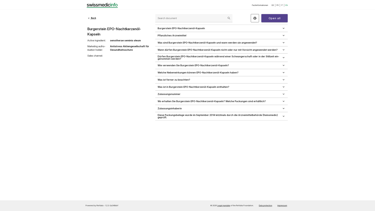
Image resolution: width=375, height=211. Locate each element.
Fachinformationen (260, 5)
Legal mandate (223, 205)
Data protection (265, 205)
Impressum (282, 205)
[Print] (255, 18)
